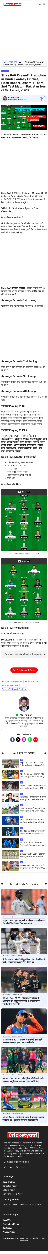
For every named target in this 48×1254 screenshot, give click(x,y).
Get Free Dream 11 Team (24, 670)
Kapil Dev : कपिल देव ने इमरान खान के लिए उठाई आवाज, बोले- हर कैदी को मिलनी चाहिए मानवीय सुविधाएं (32, 765)
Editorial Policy (9, 1190)
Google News (17, 1244)
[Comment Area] (43, 98)
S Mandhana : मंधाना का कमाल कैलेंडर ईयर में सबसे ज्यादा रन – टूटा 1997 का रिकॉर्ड (22, 1041)
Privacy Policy (30, 1244)
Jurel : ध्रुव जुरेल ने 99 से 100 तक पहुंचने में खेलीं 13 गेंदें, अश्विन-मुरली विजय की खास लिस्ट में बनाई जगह (32, 811)
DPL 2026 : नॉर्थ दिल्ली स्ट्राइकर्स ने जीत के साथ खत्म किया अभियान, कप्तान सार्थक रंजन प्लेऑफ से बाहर (33, 833)
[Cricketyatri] (12, 4)
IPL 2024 (6, 1205)
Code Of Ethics (9, 1182)
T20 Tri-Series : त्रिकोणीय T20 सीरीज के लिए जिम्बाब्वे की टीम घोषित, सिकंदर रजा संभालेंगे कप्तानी (32, 776)
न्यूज (22, 759)
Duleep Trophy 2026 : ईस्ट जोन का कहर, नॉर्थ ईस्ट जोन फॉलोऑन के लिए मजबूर (32, 856)
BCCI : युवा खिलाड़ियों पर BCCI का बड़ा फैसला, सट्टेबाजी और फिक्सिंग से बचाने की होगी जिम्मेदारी (32, 822)
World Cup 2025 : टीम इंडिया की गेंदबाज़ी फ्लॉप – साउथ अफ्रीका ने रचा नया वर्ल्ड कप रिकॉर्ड (23, 1080)
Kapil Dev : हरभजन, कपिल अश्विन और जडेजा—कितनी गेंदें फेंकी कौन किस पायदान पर (24, 922)
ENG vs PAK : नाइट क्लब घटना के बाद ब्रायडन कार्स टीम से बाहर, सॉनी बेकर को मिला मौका (32, 868)
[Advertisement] (24, 35)
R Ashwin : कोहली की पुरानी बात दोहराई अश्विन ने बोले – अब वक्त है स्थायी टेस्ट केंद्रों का (24, 960)
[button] (40, 4)
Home (5, 62)
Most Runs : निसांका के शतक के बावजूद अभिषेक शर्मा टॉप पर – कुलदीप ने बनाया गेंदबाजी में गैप (23, 1118)
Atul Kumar (15, 97)
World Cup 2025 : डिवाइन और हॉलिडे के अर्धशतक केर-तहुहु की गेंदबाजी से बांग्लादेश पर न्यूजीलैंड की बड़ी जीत (21, 1001)
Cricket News (35, 1205)
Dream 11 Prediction (20, 1205)
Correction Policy (10, 1186)
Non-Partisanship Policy (13, 1194)
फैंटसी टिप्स (13, 62)
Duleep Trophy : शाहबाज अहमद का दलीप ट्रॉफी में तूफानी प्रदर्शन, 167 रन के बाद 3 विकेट (33, 788)
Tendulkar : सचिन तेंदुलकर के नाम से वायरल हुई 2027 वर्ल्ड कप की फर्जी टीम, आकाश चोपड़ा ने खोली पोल (33, 799)
